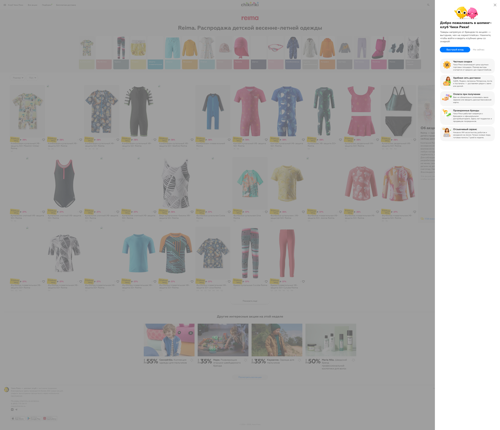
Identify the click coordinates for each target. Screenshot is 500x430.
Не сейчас (479, 49)
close (495, 5)
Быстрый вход (455, 49)
